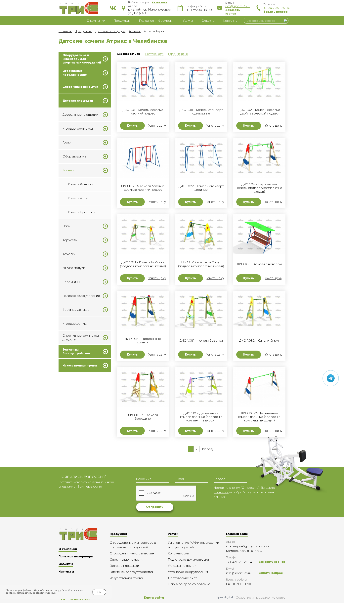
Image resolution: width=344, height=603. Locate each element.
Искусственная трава (80, 365)
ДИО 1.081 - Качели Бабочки (201, 340)
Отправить (154, 507)
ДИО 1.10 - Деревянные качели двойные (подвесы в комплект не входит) (201, 416)
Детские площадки (78, 101)
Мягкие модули (74, 268)
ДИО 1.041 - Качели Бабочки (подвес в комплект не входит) (143, 264)
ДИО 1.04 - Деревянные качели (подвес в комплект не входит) (259, 188)
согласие (221, 492)
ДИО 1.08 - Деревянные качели (143, 340)
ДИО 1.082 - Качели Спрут (259, 340)
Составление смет (182, 578)
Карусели (70, 240)
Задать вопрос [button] (275, 12)
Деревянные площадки (80, 114)
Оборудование (74, 156)
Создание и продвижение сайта (260, 597)
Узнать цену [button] (157, 125)
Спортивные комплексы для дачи (81, 337)
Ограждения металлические (75, 72)
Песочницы (71, 282)
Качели (68, 170)
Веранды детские (76, 310)
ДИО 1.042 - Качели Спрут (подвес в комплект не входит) (201, 264)
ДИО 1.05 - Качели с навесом (259, 264)
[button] (159, 2)
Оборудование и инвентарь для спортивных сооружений (82, 58)
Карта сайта (154, 597)
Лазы (66, 226)
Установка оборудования (188, 572)
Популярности (154, 53)
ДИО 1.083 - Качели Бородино (143, 416)
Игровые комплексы (78, 128)
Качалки (69, 254)
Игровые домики (75, 323)
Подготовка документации (188, 559)
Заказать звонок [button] (232, 11)
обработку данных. (46, 593)
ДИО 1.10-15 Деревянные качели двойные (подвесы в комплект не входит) (259, 416)
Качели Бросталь (81, 212)
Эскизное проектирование (189, 584)
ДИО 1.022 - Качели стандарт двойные (201, 188)
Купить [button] (132, 125)
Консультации (178, 553)
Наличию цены (178, 53)
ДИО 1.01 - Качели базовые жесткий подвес (142, 111)
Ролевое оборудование (81, 296)
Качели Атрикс (79, 198)
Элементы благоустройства (76, 351)
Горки (67, 142)
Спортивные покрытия (80, 87)
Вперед (207, 449)
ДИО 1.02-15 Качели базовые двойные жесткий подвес (143, 188)
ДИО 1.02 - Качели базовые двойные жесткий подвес (259, 111)
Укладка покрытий (182, 566)
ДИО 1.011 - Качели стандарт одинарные (201, 111)
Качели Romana (80, 184)
